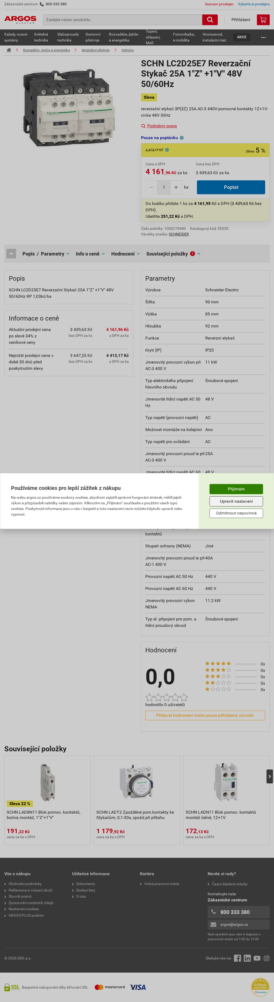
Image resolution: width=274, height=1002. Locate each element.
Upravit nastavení (236, 501)
